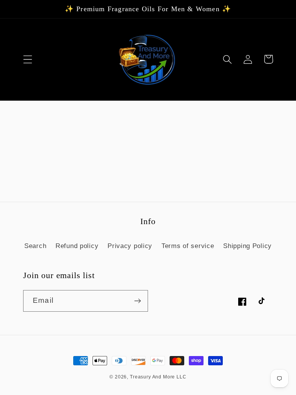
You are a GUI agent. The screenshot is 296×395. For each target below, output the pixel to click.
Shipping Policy (247, 246)
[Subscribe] (137, 301)
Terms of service (187, 246)
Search (35, 246)
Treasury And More (153, 377)
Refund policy (77, 246)
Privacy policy (130, 246)
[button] (28, 59)
